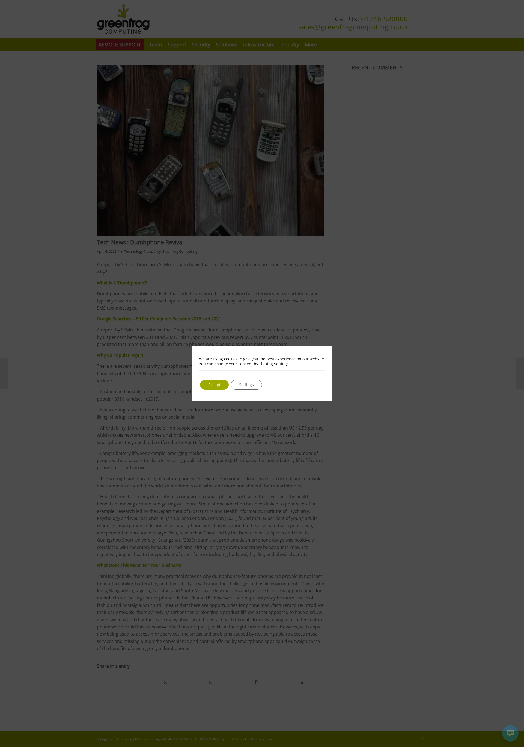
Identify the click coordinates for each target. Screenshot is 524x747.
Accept (214, 384)
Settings (246, 384)
